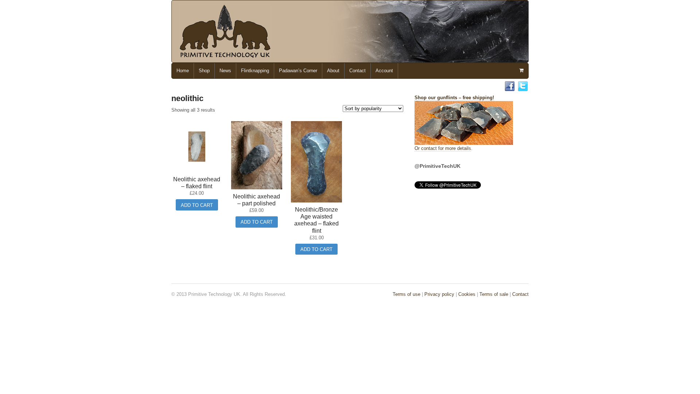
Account (384, 70)
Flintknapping (255, 70)
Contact (357, 70)
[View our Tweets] (523, 88)
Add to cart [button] (197, 205)
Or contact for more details (443, 148)
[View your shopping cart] (521, 70)
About (333, 70)
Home (182, 70)
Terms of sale (493, 294)
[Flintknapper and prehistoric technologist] (225, 55)
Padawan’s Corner (298, 70)
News (225, 70)
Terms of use (406, 294)
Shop (204, 70)
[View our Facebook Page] (510, 88)
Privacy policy (439, 294)
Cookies (466, 294)
